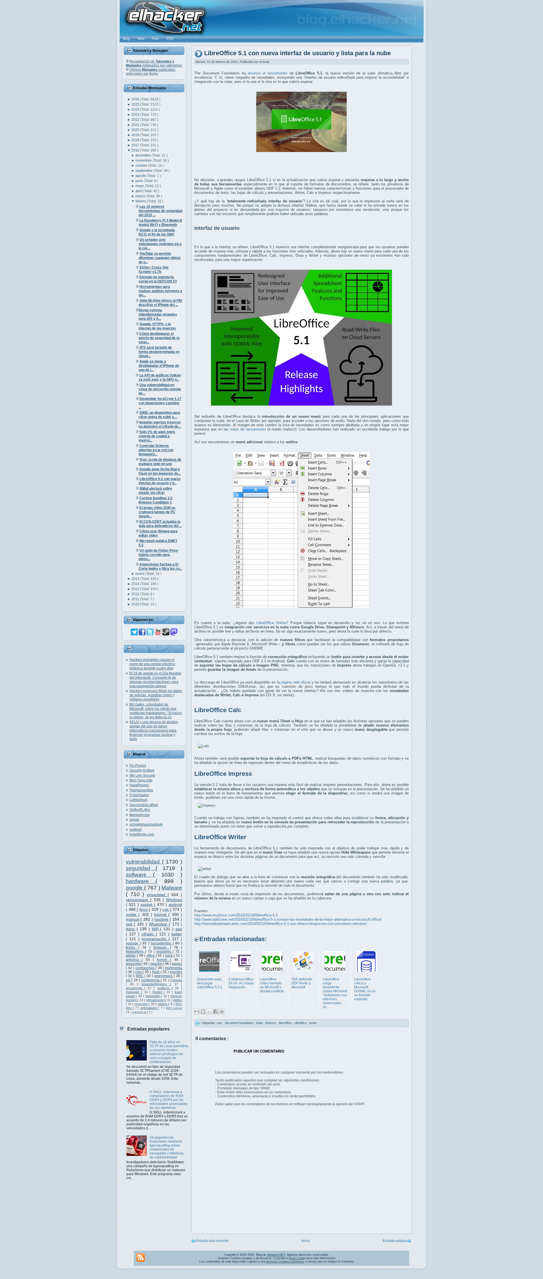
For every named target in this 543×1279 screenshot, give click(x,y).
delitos (177, 1000)
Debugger (133, 992)
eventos (176, 972)
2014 (136, 584)
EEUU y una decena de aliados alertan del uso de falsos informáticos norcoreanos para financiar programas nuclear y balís (154, 730)
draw (260, 1023)
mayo (140, 186)
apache (156, 964)
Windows (174, 899)
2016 (136, 150)
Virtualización (155, 1000)
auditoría (164, 988)
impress (271, 1023)
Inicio (305, 1241)
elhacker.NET (276, 1254)
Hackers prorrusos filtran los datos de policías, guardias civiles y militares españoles (156, 695)
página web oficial (295, 682)
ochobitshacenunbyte (146, 824)
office (151, 955)
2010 (136, 604)
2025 (136, 104)
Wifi (156, 929)
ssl (128, 980)
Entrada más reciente (212, 1241)
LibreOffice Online (271, 623)
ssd (130, 924)
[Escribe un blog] (203, 1011)
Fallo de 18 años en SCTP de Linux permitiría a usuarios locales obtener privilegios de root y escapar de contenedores (169, 1052)
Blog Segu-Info (141, 780)
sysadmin (164, 952)
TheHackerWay (141, 790)
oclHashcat (139, 1012)
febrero (141, 201)
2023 (136, 115)
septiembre (144, 171)
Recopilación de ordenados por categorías (154, 63)
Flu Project (138, 766)
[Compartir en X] (209, 1011)
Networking (135, 952)
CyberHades (139, 795)
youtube (133, 943)
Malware (171, 888)
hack (169, 955)
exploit (147, 904)
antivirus (134, 960)
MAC (140, 976)
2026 (136, 99)
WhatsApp (159, 924)
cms (139, 972)
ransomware (138, 899)
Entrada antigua (395, 1241)
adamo (163, 1004)
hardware (141, 881)
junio (139, 181)
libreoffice (286, 1023)
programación (155, 939)
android (175, 904)
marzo (140, 196)
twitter (176, 934)
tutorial (161, 914)
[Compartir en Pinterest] (222, 1011)
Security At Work (142, 770)
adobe (131, 955)
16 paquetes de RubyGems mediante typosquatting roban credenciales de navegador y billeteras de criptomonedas (167, 1147)
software (139, 875)
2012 (136, 594)
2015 (136, 579)
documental (135, 988)
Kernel (163, 960)
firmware (162, 948)
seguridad (141, 868)
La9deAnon (139, 800)
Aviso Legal (297, 1258)
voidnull (136, 830)
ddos (131, 929)
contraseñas (145, 968)
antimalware (149, 1008)
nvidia (132, 914)
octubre (141, 166)
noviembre (144, 160)
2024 (136, 110)
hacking (162, 919)
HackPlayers (139, 785)
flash (156, 972)
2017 (136, 145)
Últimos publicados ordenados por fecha (150, 72)
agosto (141, 176)
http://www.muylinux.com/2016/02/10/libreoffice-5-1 (236, 915)
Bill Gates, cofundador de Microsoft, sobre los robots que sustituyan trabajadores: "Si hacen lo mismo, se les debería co (156, 710)
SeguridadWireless (155, 984)
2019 (136, 135)
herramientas (162, 943)
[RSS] (140, 1257)
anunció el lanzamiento (267, 73)
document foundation (239, 1023)
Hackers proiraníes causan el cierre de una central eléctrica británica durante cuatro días (152, 664)
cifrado (148, 934)
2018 (136, 140)
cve (166, 909)
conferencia (151, 980)
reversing (142, 1004)
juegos (177, 964)
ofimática (300, 1023)
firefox (132, 948)
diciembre (143, 155)
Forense (176, 980)
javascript (133, 964)
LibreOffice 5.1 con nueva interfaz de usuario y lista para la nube (297, 53)
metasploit (153, 996)
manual (133, 919)
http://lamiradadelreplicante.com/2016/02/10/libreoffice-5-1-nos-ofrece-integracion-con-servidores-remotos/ (280, 924)
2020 (136, 130)
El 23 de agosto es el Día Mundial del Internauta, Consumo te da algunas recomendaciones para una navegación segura (155, 679)
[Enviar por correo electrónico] (197, 1011)
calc (220, 1023)
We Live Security (142, 775)
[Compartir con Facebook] (215, 1011)
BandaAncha (140, 815)
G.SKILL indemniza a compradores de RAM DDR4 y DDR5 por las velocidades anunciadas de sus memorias (168, 1100)
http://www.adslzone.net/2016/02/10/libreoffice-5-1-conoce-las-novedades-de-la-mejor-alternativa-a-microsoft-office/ (288, 919)
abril (139, 191)
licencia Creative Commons (285, 1261)
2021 (136, 125)
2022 (136, 120)
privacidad (157, 894)
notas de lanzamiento (248, 429)
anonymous (163, 976)
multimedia (173, 968)
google (135, 888)
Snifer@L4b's (140, 810)
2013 (136, 589)
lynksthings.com (142, 834)
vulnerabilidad (144, 862)
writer (313, 1023)
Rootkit (158, 992)
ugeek (134, 820)
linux (144, 909)
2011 (136, 599)
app (178, 929)
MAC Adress (174, 1008)
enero (140, 574)
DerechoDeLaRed (144, 805)
